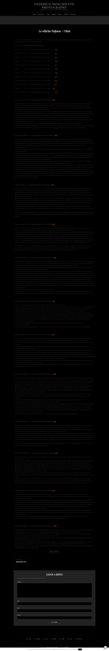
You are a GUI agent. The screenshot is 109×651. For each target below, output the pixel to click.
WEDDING (54, 14)
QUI (66, 649)
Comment (19, 582)
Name (18, 601)
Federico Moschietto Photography (54, 5)
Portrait (66, 14)
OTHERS (59, 14)
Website (19, 615)
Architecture (41, 14)
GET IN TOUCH (73, 14)
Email (18, 608)
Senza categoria (55, 551)
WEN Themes (66, 647)
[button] (105, 647)
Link (56, 49)
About (34, 14)
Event (48, 14)
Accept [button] (80, 649)
